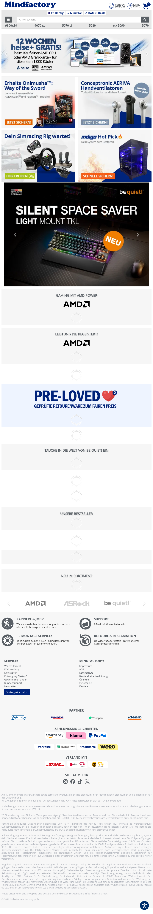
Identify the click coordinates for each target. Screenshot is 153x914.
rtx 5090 (119, 25)
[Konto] (133, 5)
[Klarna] (76, 735)
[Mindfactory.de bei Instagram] (65, 781)
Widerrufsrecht (12, 666)
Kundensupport (13, 683)
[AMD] (76, 304)
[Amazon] (55, 735)
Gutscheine (85, 683)
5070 (145, 25)
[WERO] (108, 746)
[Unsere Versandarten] (76, 764)
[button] (8, 20)
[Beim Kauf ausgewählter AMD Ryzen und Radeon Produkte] (38, 102)
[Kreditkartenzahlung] (87, 746)
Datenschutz (86, 672)
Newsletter (10, 686)
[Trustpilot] (95, 717)
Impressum (85, 666)
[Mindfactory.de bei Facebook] (73, 781)
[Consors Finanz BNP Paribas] (66, 746)
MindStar (75, 13)
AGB (81, 669)
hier (105, 893)
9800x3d (11, 25)
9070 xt (40, 25)
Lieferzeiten (10, 672)
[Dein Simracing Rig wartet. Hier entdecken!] (38, 156)
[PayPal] (98, 735)
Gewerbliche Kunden (15, 679)
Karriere (83, 686)
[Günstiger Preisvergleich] (57, 717)
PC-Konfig (57, 13)
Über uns (84, 679)
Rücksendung (11, 669)
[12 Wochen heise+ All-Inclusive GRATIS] (76, 53)
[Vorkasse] (44, 746)
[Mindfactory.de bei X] (87, 781)
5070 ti (67, 25)
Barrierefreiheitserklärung (93, 676)
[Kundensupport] (117, 5)
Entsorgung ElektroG (15, 676)
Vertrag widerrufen (17, 692)
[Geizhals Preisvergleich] (18, 717)
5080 (92, 25)
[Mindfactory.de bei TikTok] (80, 781)
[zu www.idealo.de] (134, 718)
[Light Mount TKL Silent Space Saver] (76, 235)
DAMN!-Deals (96, 13)
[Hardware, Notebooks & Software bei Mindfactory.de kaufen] (44, 4)
